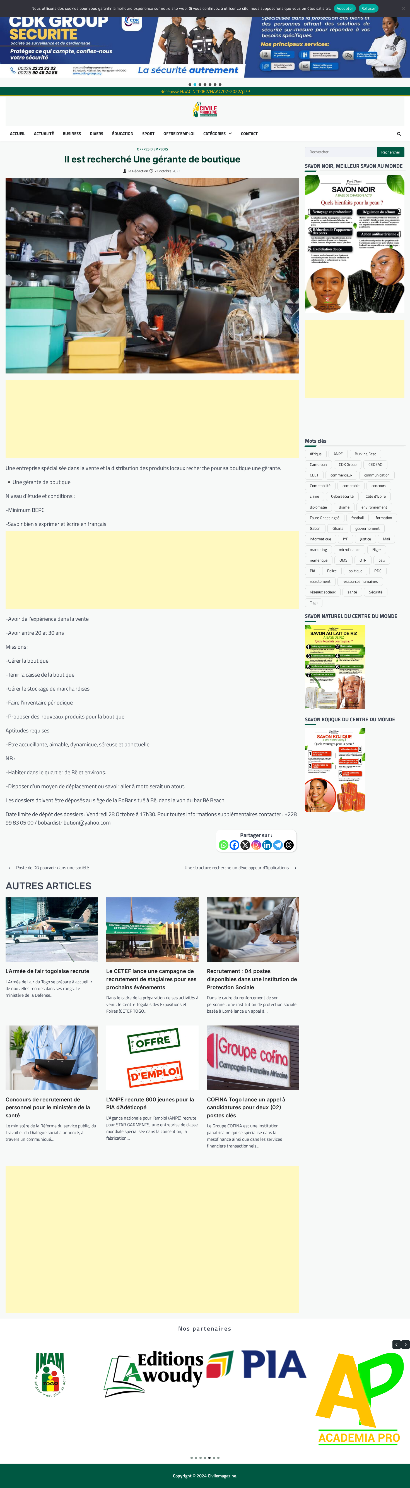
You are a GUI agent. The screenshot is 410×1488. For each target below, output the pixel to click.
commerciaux (341, 475)
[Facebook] (234, 845)
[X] (245, 845)
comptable (351, 486)
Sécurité (375, 592)
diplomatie (318, 507)
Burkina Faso (365, 454)
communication (377, 475)
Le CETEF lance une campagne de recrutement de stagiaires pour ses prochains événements (151, 979)
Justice (365, 539)
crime (314, 496)
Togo (313, 603)
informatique (320, 539)
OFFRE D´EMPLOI (178, 134)
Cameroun (318, 464)
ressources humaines (360, 581)
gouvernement (367, 528)
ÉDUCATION (122, 134)
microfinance (349, 549)
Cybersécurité (342, 496)
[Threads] (289, 845)
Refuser (368, 8)
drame (344, 507)
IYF (345, 539)
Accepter (345, 8)
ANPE (338, 454)
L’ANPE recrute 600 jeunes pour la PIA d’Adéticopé (150, 1103)
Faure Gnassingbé (324, 517)
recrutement (320, 581)
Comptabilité (320, 486)
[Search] (399, 134)
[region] (205, 43)
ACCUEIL (17, 134)
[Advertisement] (152, 419)
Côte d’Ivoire (376, 496)
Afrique (316, 454)
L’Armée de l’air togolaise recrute (47, 971)
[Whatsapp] (223, 845)
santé (352, 592)
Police (332, 571)
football (357, 517)
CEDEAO (375, 464)
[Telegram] (278, 845)
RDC (378, 571)
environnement (374, 507)
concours (379, 486)
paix (381, 560)
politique (355, 571)
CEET (314, 475)
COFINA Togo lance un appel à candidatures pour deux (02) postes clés (246, 1107)
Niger (376, 549)
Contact (249, 134)
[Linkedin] (267, 845)
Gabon (315, 528)
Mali (386, 539)
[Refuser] (403, 8)
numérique (318, 560)
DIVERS (96, 134)
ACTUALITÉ (44, 134)
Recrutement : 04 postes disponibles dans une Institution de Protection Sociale (252, 979)
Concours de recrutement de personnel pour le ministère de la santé (48, 1107)
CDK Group (347, 464)
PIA (312, 571)
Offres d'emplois (152, 149)
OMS (343, 560)
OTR (363, 560)
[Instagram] (256, 845)
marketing (318, 549)
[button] (190, 84)
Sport (148, 134)
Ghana (337, 528)
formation (384, 517)
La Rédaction (138, 171)
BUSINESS (72, 134)
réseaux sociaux (323, 592)
